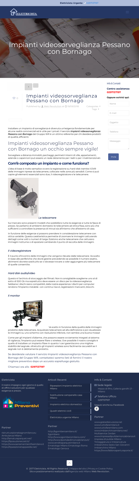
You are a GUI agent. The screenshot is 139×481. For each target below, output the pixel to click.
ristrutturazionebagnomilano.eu (19, 432)
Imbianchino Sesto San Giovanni (111, 445)
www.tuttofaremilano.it (106, 425)
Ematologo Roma (77, 445)
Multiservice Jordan (105, 433)
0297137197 (92, 3)
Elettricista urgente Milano (64, 417)
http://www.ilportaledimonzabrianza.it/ (68, 440)
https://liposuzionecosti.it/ (15, 441)
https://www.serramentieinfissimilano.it (23, 444)
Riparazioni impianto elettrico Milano (66, 387)
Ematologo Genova (58, 448)
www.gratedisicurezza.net (108, 422)
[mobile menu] (127, 12)
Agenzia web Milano (80, 471)
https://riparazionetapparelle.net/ (19, 447)
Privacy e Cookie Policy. (100, 468)
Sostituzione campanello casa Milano (66, 396)
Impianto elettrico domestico (66, 404)
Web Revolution (52, 106)
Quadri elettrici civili (60, 411)
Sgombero (53, 434)
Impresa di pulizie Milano (107, 439)
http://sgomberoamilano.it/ (62, 431)
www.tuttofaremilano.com (108, 427)
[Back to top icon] (69, 463)
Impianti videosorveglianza (64, 354)
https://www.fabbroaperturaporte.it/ (113, 450)
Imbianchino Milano (105, 447)
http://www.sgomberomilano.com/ (66, 437)
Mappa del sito (78, 468)
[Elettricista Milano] (24, 12)
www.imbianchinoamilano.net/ (111, 430)
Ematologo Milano (58, 445)
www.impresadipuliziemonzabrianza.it (114, 436)
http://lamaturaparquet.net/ (17, 438)
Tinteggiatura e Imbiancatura (110, 442)
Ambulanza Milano (12, 435)
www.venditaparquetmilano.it (64, 443)
